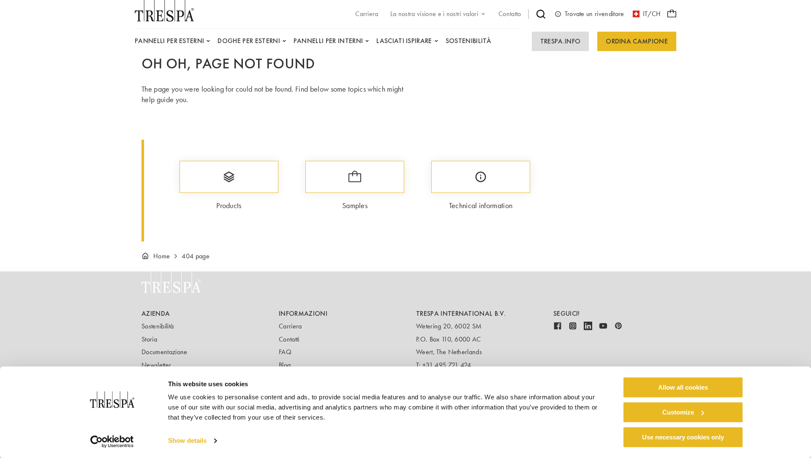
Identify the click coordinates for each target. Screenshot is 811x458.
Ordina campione (637, 41)
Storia (149, 339)
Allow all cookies (683, 387)
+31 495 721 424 (446, 365)
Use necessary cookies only (683, 437)
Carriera (290, 326)
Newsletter (156, 365)
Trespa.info (560, 41)
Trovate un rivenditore (594, 14)
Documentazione (164, 352)
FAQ (285, 352)
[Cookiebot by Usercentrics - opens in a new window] (112, 441)
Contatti (289, 339)
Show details (187, 440)
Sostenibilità (158, 326)
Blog (285, 365)
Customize (678, 412)
